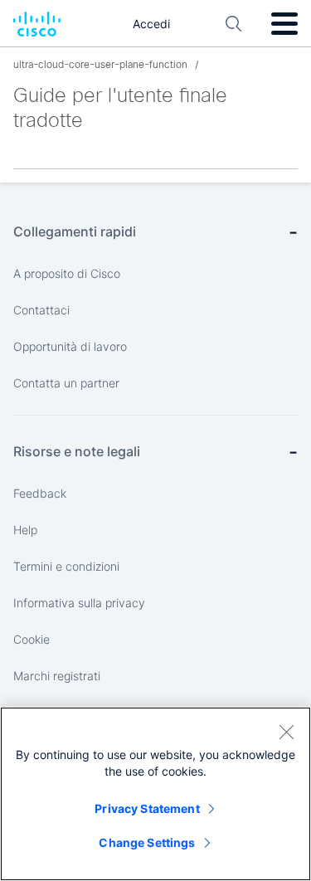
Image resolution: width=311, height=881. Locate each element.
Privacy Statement (147, 808)
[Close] (286, 731)
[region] (155, 794)
